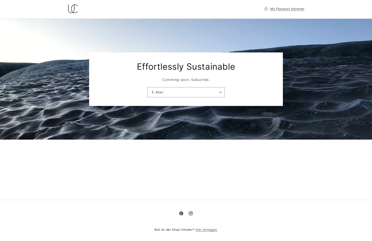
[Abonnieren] (220, 92)
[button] (284, 8)
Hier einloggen (206, 229)
